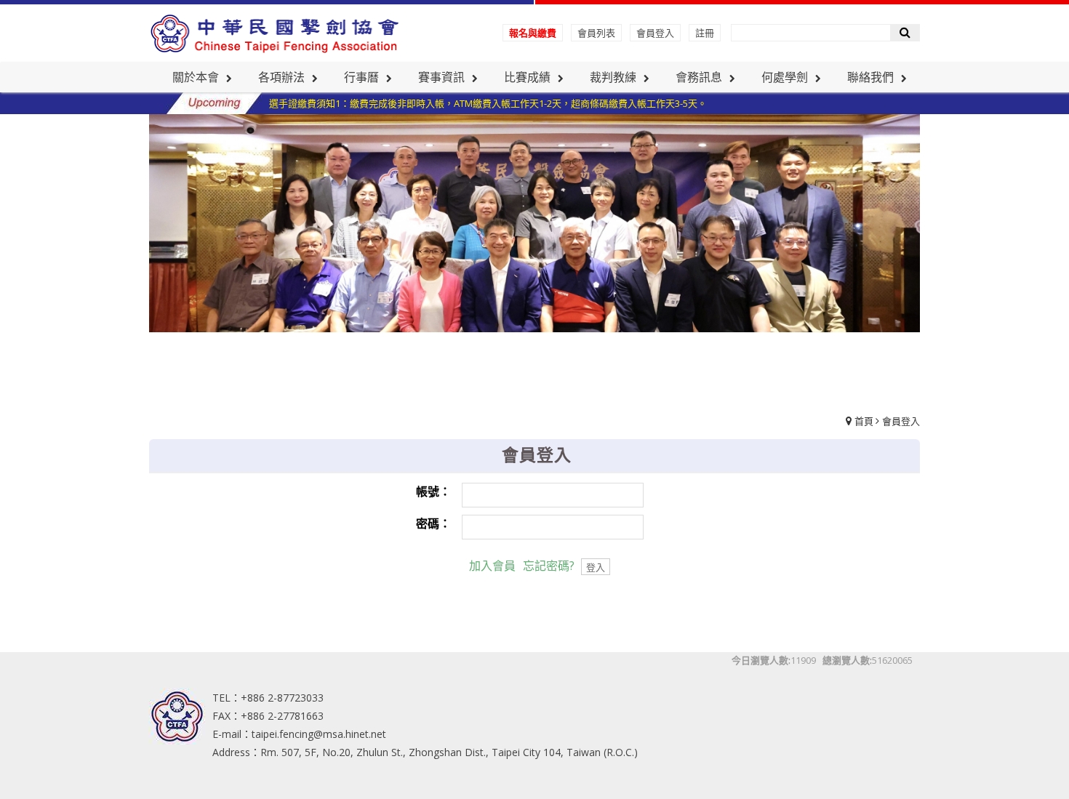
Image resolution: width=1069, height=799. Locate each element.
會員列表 (596, 32)
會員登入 (655, 32)
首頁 (863, 420)
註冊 (704, 32)
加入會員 (492, 566)
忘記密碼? (548, 566)
